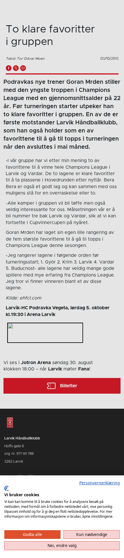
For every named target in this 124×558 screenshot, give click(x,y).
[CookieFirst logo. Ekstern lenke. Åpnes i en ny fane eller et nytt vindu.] (6, 488)
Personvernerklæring (99, 483)
